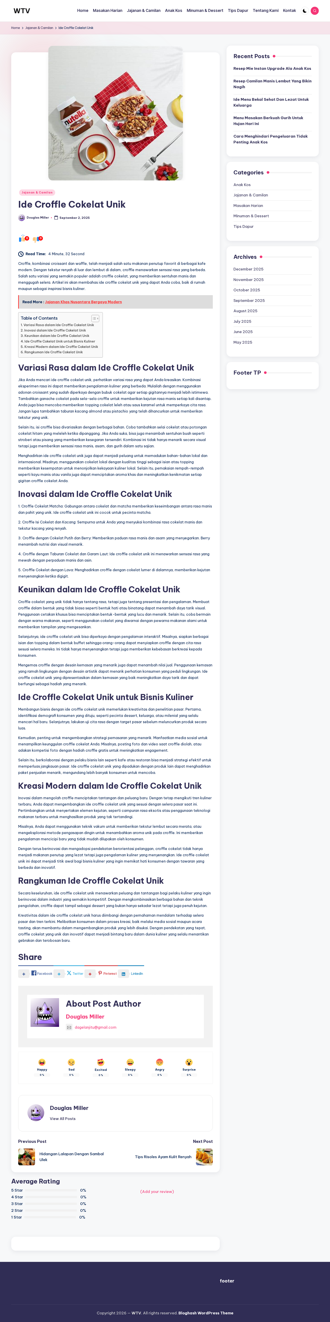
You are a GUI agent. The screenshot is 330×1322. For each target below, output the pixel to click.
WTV (21, 11)
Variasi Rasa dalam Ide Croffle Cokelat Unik (59, 325)
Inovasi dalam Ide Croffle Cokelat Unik (55, 330)
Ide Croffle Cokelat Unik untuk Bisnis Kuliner (59, 341)
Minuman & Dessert (251, 215)
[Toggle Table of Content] (93, 318)
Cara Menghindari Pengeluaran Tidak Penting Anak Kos (270, 139)
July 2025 (242, 321)
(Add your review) (157, 1191)
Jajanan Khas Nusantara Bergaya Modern (83, 302)
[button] (63, 1118)
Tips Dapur (243, 226)
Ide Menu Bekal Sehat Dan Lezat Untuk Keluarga (271, 102)
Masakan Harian (248, 205)
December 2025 (248, 268)
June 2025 (243, 331)
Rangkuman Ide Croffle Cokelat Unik (53, 352)
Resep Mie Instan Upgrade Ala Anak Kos (272, 68)
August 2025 (245, 310)
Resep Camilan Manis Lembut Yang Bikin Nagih (272, 84)
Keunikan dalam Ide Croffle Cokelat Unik (56, 336)
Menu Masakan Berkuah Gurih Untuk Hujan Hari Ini (268, 120)
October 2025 (246, 289)
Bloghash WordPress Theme (205, 1313)
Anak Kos (242, 184)
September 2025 (249, 300)
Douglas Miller (85, 1016)
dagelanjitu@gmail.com (96, 1027)
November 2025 (248, 279)
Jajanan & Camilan (37, 192)
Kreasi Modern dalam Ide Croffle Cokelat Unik (61, 347)
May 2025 (242, 342)
